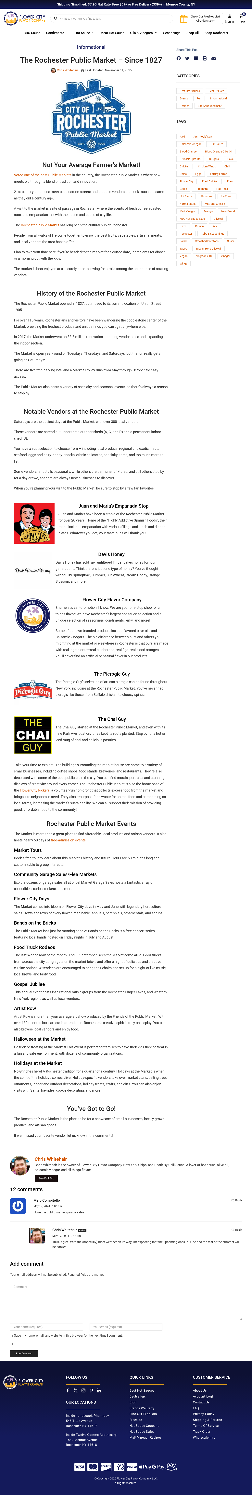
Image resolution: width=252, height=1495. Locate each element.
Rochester (186, 233)
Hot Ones (222, 188)
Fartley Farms (218, 173)
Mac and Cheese (215, 203)
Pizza (183, 226)
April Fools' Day (203, 136)
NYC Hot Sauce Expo (192, 218)
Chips (183, 173)
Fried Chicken (210, 181)
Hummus (206, 196)
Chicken (184, 166)
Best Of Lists (216, 91)
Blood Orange (188, 151)
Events (184, 98)
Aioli (182, 136)
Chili (227, 166)
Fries (230, 181)
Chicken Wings (207, 166)
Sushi (230, 241)
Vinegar (225, 256)
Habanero (201, 188)
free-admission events (68, 840)
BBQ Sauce (216, 144)
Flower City (186, 181)
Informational (218, 98)
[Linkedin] (99, 1390)
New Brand (228, 211)
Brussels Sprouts (190, 159)
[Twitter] (76, 1390)
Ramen (199, 226)
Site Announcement (210, 105)
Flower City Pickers (35, 790)
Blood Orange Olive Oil (218, 151)
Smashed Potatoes (207, 241)
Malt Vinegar (187, 211)
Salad (183, 241)
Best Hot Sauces (190, 91)
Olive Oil (218, 218)
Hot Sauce (186, 196)
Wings (183, 263)
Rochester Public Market (40, 225)
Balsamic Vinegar (190, 144)
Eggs (198, 173)
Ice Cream (227, 196)
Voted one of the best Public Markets (42, 175)
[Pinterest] (91, 1390)
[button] (229, 18)
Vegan (184, 256)
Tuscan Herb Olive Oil (208, 248)
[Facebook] (68, 1390)
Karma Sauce (188, 203)
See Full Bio (46, 1178)
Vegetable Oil (204, 256)
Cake (230, 159)
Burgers (214, 159)
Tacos (183, 248)
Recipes (184, 105)
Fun (199, 98)
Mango (208, 211)
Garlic (183, 188)
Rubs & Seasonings (212, 233)
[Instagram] (83, 1390)
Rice (215, 226)
